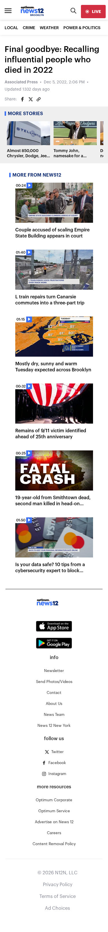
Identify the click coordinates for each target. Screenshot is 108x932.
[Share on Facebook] (22, 99)
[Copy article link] (38, 99)
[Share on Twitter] (30, 99)
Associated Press (21, 82)
